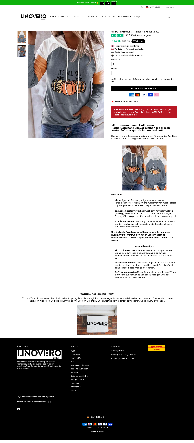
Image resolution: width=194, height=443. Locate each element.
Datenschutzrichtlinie (79, 376)
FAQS (137, 16)
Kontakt (93, 16)
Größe (115, 59)
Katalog (79, 16)
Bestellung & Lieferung (80, 365)
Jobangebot (76, 387)
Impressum (75, 383)
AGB (72, 362)
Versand (74, 372)
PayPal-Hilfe (76, 358)
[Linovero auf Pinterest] (18, 409)
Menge (115, 69)
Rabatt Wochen (60, 16)
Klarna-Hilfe (75, 354)
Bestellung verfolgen (116, 16)
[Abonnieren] (49, 401)
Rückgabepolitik (77, 379)
